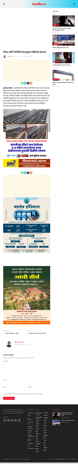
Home (48, 459)
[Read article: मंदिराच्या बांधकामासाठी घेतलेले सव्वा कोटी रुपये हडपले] (63, 75)
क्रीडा (37, 439)
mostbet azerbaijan (30, 427)
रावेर (45, 443)
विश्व (44, 445)
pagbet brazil (29, 440)
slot (29, 446)
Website (30, 387)
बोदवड (45, 425)
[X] (28, 83)
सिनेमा (31, 56)
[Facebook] (25, 83)
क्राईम (37, 436)
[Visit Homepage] (39, 3)
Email (5, 387)
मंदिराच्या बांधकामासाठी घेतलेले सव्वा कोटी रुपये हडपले (63, 83)
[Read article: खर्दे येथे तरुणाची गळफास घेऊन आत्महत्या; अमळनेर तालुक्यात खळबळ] (63, 21)
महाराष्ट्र (28, 56)
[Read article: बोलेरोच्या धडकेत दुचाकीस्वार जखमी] (63, 40)
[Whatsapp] (22, 83)
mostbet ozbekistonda (31, 435)
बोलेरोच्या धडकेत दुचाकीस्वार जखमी (60, 48)
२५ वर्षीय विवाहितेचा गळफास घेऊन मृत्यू (61, 65)
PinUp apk (30, 443)
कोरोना (37, 434)
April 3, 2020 (19, 56)
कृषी (37, 431)
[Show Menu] (4, 4)
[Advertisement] (26, 21)
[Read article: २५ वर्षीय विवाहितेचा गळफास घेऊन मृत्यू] (63, 57)
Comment (6, 361)
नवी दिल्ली (46, 418)
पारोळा (45, 423)
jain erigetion (30, 419)
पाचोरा (45, 420)
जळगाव (37, 449)
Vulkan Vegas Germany (39, 418)
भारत (25, 56)
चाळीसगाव (38, 444)
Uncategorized (31, 448)
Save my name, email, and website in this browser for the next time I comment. (24, 394)
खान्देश (37, 441)
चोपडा (37, 446)
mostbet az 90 (30, 423)
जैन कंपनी (46, 413)
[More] (31, 83)
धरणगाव (45, 415)
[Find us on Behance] (15, 420)
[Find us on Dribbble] (19, 420)
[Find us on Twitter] (8, 420)
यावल (45, 440)
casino (29, 415)
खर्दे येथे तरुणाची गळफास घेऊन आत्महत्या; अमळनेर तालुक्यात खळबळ (61, 29)
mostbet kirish (30, 431)
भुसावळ (45, 430)
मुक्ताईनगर (46, 435)
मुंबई (44, 438)
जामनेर (37, 451)
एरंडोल (37, 429)
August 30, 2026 (56, 32)
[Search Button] (74, 4)
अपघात (37, 421)
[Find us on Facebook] (4, 420)
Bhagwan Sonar (11, 56)
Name (5, 380)
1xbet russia (56, 25)
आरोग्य (37, 426)
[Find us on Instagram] (12, 420)
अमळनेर (37, 424)
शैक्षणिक (45, 448)
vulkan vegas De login (39, 414)
